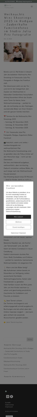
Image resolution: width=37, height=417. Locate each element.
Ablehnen (18, 222)
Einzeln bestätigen (18, 227)
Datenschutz (14, 233)
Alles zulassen (18, 217)
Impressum (22, 233)
